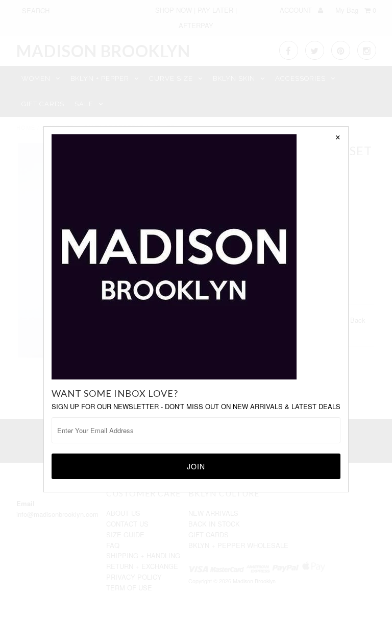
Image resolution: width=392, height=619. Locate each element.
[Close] (338, 137)
